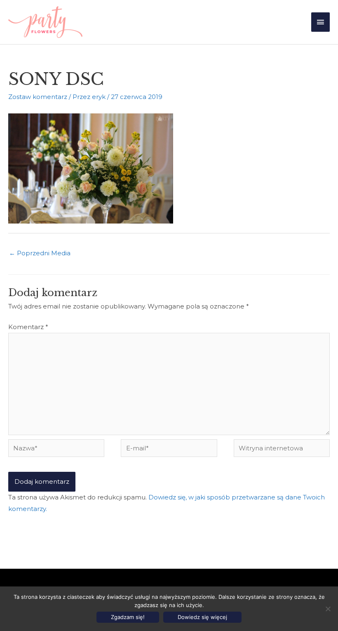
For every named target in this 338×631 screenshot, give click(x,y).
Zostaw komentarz (37, 97)
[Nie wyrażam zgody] (328, 609)
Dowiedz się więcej (202, 617)
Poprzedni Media (39, 253)
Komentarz (28, 327)
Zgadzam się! (128, 617)
